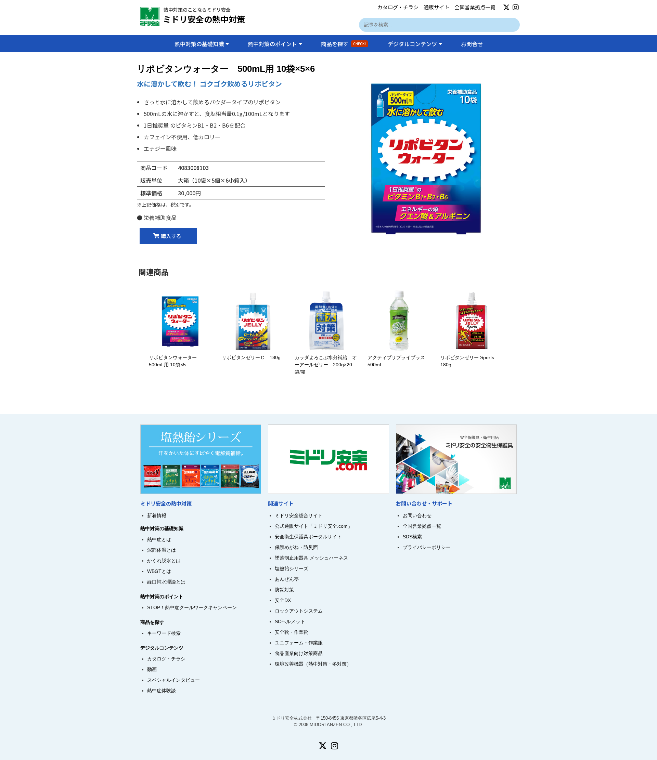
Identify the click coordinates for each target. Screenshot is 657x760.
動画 (152, 669)
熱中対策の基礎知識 (199, 43)
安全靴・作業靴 (291, 632)
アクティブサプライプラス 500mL (399, 361)
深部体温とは (161, 550)
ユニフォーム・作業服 (299, 642)
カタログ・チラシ (397, 7)
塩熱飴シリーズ (291, 568)
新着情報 (156, 515)
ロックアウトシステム (299, 611)
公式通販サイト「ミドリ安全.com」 (313, 526)
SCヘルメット (290, 621)
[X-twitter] (506, 7)
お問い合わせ (417, 515)
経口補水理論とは (166, 582)
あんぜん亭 (287, 579)
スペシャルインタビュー (173, 680)
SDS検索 (412, 536)
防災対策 (284, 589)
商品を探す (343, 43)
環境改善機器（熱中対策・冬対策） (313, 664)
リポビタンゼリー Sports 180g (467, 361)
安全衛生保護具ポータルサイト (308, 536)
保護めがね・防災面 (296, 547)
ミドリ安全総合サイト (299, 515)
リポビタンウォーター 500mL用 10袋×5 (184, 361)
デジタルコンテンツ (412, 43)
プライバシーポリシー (427, 547)
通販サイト (436, 7)
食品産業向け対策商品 (299, 653)
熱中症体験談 (161, 690)
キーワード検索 (164, 633)
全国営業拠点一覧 (474, 7)
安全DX (283, 600)
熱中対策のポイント (272, 43)
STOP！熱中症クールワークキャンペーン (192, 607)
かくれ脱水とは (164, 560)
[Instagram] (516, 7)
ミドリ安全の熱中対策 (204, 19)
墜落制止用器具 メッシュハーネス (311, 558)
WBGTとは (159, 571)
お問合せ (472, 43)
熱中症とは (159, 539)
